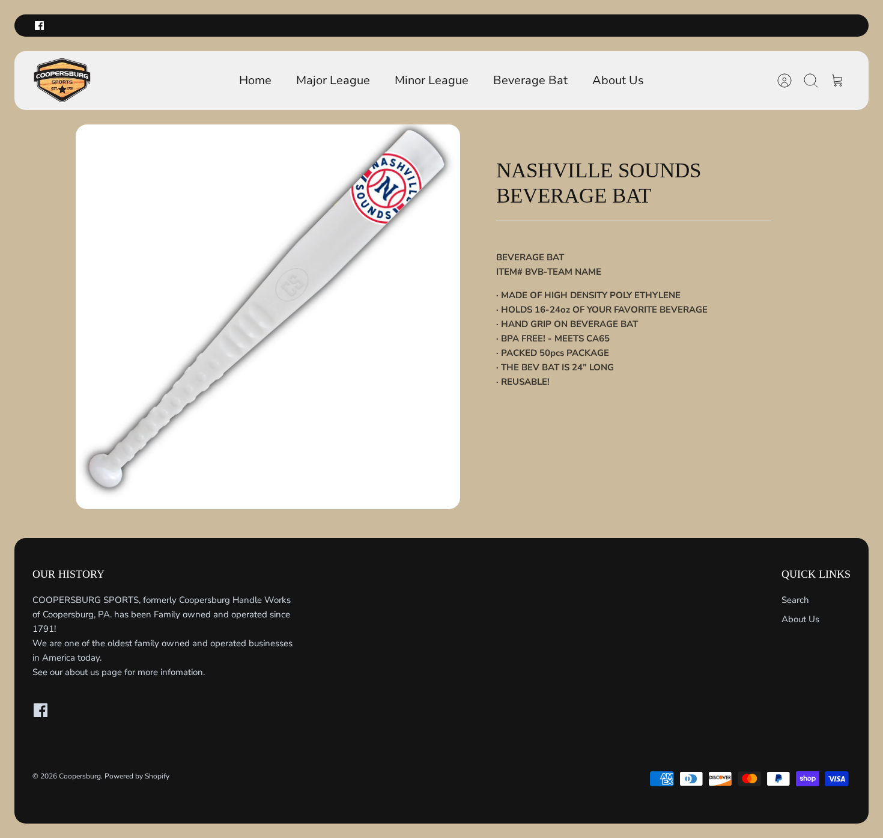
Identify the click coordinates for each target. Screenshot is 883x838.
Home (255, 80)
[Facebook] (39, 25)
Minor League (432, 80)
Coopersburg (80, 776)
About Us (618, 80)
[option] (268, 316)
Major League (333, 80)
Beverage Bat (530, 80)
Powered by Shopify (137, 776)
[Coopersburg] (62, 80)
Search (795, 600)
